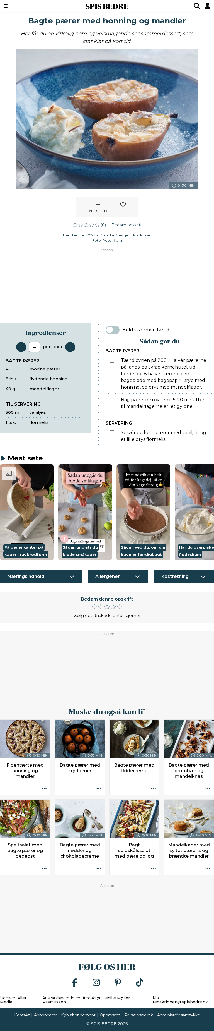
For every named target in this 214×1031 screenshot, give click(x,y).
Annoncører (45, 1015)
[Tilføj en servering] (70, 347)
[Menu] (24, 6)
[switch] (113, 330)
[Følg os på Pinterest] (118, 982)
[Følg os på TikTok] (139, 982)
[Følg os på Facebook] (74, 982)
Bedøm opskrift (126, 225)
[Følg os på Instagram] (96, 982)
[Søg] (197, 6)
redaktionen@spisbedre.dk (180, 1001)
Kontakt (22, 1015)
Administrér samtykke (178, 1015)
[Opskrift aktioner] (44, 789)
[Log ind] (207, 6)
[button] (27, 512)
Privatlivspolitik (138, 1015)
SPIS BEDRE (107, 6)
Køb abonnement (78, 1015)
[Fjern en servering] (21, 347)
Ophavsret (110, 1015)
